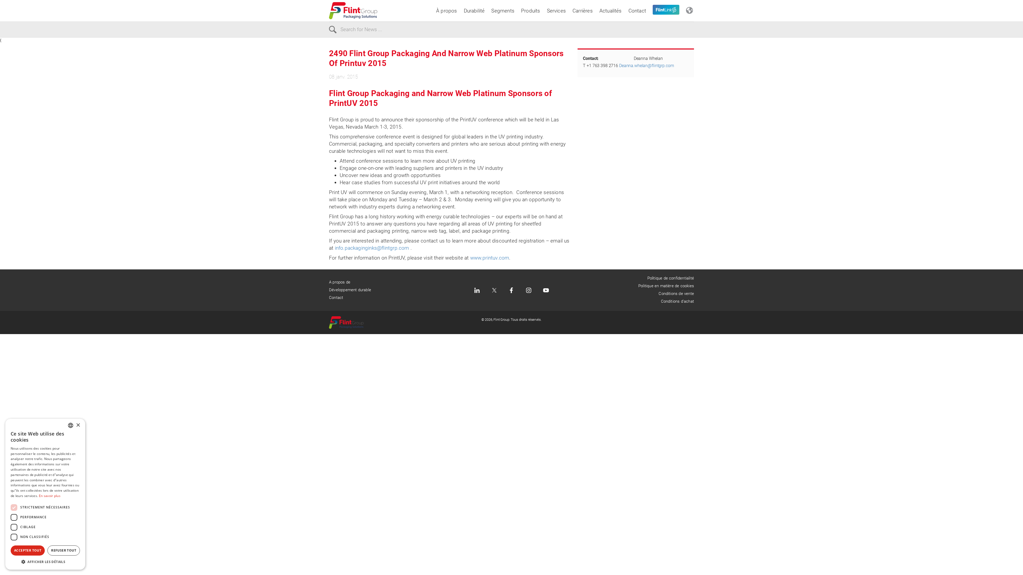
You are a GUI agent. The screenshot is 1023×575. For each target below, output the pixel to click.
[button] (45, 561)
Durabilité (474, 11)
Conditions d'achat (677, 301)
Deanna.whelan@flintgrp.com (646, 65)
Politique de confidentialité (670, 278)
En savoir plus (49, 496)
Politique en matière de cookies (666, 286)
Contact (637, 11)
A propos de (339, 282)
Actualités (610, 11)
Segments (502, 11)
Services (556, 11)
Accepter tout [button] (27, 550)
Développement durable (350, 290)
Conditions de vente (676, 293)
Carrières (583, 11)
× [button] (78, 425)
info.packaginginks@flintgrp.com (372, 248)
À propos (446, 11)
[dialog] (45, 494)
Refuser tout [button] (63, 550)
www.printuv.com (489, 258)
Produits (530, 11)
